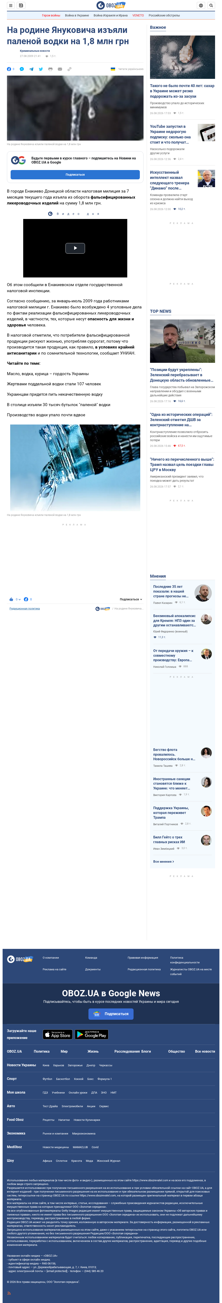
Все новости (205, 1051)
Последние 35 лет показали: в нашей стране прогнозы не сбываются (169, 591)
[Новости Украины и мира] (102, 610)
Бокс (90, 1079)
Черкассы (105, 1065)
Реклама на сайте (54, 969)
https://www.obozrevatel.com (150, 1180)
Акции (91, 1106)
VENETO (138, 15)
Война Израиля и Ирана (111, 15)
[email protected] (57, 1271)
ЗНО (104, 1092)
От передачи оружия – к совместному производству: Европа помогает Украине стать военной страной (173, 656)
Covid (95, 1147)
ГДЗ (45, 1092)
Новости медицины (56, 1147)
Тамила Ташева (163, 765)
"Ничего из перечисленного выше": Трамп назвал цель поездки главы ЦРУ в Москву (182, 464)
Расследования (127, 1051)
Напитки (64, 1119)
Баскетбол (63, 1079)
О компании (51, 957)
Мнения (158, 576)
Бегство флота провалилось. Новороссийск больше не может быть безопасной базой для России (174, 755)
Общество (176, 1051)
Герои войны (51, 15)
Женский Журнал (108, 1160)
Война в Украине (77, 15)
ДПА (94, 1092)
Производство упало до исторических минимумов (177, 105)
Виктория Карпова (164, 795)
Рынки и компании (55, 1133)
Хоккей (78, 1079)
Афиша (47, 1160)
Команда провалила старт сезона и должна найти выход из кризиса (171, 199)
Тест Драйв (50, 1106)
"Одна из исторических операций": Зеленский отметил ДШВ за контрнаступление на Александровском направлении (181, 420)
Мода (89, 1160)
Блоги (146, 1051)
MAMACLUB (80, 1147)
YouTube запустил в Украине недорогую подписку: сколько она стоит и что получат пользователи (170, 134)
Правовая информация (143, 957)
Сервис (104, 1106)
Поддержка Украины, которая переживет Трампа (171, 812)
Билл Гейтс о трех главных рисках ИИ (169, 839)
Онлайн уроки (78, 1092)
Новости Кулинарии (87, 1119)
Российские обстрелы (164, 15)
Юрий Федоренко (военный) (170, 631)
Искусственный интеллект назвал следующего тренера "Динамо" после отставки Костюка (169, 180)
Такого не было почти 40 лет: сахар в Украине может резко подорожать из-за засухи (182, 91)
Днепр (91, 1065)
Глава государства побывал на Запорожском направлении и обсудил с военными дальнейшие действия (182, 391)
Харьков (58, 1065)
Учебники (58, 1092)
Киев (46, 1065)
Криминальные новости (35, 50)
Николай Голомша (164, 666)
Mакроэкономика (83, 1133)
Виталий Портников (165, 824)
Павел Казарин (162, 603)
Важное (158, 27)
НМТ (114, 1092)
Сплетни (61, 1160)
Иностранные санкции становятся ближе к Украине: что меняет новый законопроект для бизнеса (174, 784)
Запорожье (75, 1065)
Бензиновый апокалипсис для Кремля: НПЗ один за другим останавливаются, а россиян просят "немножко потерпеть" (174, 621)
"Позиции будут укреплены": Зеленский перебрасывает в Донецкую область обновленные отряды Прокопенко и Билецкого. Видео (180, 375)
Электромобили (72, 1106)
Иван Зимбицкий (163, 848)
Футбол (47, 1079)
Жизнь (93, 1051)
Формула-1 (105, 1079)
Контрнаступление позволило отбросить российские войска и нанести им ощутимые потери (181, 436)
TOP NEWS (160, 311)
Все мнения (162, 862)
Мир (64, 1051)
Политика (42, 1051)
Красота (76, 1160)
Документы (93, 969)
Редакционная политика (25, 608)
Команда (91, 957)
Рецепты (48, 1119)
